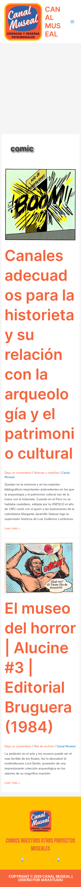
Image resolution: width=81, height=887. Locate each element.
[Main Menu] (72, 21)
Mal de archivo (44, 746)
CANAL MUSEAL (53, 21)
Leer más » (12, 528)
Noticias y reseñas (46, 472)
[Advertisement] (40, 86)
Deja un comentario (18, 472)
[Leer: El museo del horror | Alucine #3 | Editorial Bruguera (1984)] (39, 568)
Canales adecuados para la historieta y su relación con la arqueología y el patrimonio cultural (40, 354)
